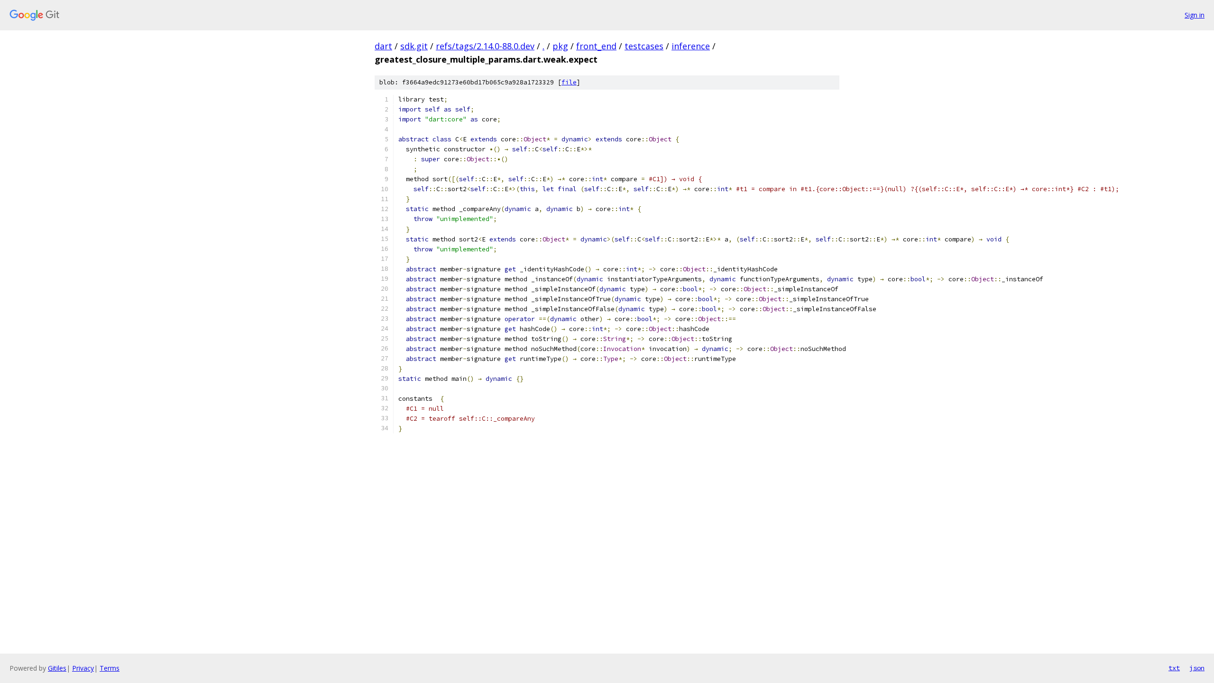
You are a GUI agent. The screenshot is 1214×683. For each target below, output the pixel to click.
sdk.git (414, 46)
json (1197, 668)
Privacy (83, 668)
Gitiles (57, 668)
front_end (596, 46)
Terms (110, 668)
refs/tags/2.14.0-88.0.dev (485, 46)
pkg (560, 46)
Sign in (1195, 14)
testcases (644, 46)
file (569, 82)
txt (1174, 668)
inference (690, 46)
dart (383, 46)
